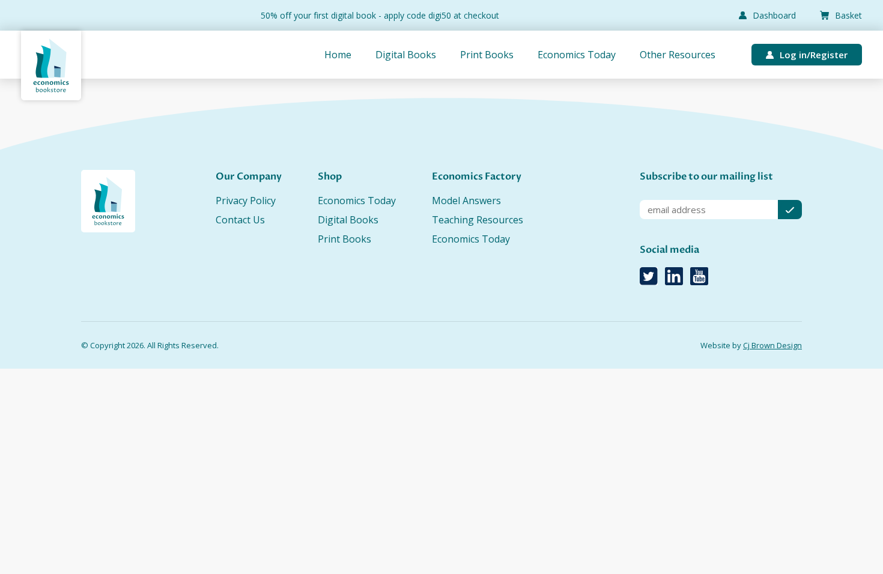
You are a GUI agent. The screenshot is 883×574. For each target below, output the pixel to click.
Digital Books (405, 54)
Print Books (487, 54)
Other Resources (677, 54)
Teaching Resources (477, 219)
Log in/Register (814, 55)
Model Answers (466, 200)
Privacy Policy (246, 200)
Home (337, 54)
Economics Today (577, 54)
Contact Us (240, 219)
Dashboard (774, 15)
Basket (848, 15)
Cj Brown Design (772, 345)
